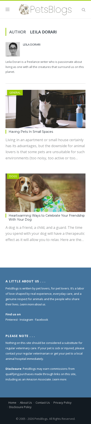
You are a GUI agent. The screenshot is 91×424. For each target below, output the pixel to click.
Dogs (13, 176)
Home (12, 403)
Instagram (26, 320)
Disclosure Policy (20, 407)
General (15, 92)
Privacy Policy (62, 403)
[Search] (83, 9)
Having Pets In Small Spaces (31, 132)
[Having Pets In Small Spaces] (45, 109)
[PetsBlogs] (45, 9)
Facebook (41, 320)
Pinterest (12, 320)
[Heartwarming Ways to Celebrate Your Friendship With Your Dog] (45, 192)
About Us (26, 403)
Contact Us (43, 403)
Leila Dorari (31, 44)
